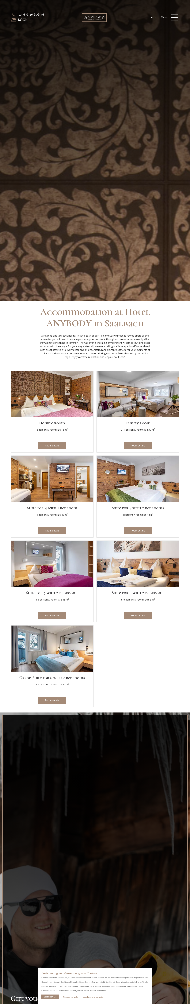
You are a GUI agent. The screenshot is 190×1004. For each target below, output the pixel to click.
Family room (138, 423)
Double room (52, 423)
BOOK (23, 20)
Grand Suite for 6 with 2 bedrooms (52, 677)
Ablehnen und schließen (93, 997)
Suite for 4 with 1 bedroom (52, 507)
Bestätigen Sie (50, 997)
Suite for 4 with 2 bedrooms (138, 507)
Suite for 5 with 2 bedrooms (52, 592)
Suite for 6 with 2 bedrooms (138, 592)
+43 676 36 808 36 (31, 14)
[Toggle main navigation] (174, 17)
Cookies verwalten (71, 997)
